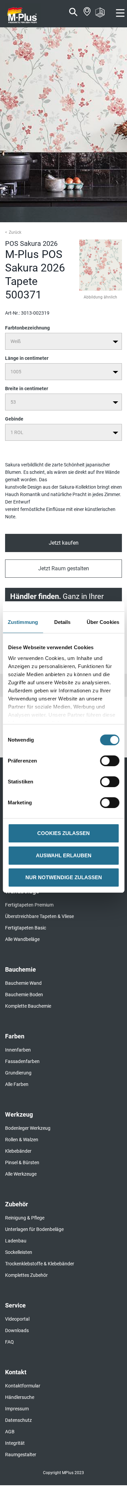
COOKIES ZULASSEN (63, 833)
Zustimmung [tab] (23, 622)
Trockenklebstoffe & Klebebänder (39, 1263)
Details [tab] (62, 622)
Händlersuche (19, 1397)
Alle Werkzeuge (21, 1174)
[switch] (111, 760)
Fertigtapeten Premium (29, 905)
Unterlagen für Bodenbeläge (34, 1229)
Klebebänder (18, 1151)
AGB (10, 1431)
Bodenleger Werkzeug (27, 1128)
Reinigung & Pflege (24, 1217)
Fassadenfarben (22, 1061)
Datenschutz (18, 1420)
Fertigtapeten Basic (25, 927)
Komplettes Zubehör (26, 1275)
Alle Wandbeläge (22, 939)
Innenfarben (18, 1050)
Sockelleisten (18, 1252)
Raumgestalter (20, 1454)
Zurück (15, 232)
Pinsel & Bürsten (22, 1162)
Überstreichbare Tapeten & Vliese (39, 916)
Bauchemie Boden (24, 994)
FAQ (9, 1342)
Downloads (17, 1330)
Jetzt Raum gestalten (63, 568)
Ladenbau (15, 1240)
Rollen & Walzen (21, 1139)
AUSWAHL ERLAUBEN (63, 855)
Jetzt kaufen (64, 543)
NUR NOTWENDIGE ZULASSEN (63, 877)
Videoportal (17, 1319)
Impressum (17, 1408)
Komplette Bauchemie (28, 1006)
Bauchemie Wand (23, 983)
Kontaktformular (22, 1385)
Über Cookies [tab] (103, 622)
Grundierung (18, 1072)
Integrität (15, 1443)
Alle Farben (16, 1084)
